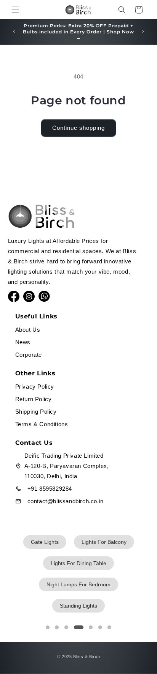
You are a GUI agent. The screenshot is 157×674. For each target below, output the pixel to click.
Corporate (28, 354)
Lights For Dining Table (78, 563)
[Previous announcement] (14, 31)
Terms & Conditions (41, 424)
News (22, 342)
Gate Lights (45, 542)
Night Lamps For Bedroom (78, 584)
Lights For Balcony (104, 542)
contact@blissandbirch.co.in (65, 501)
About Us (27, 329)
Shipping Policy (36, 411)
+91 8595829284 (49, 488)
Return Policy (33, 399)
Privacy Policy (34, 386)
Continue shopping (78, 127)
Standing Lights (78, 606)
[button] (15, 10)
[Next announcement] (143, 31)
